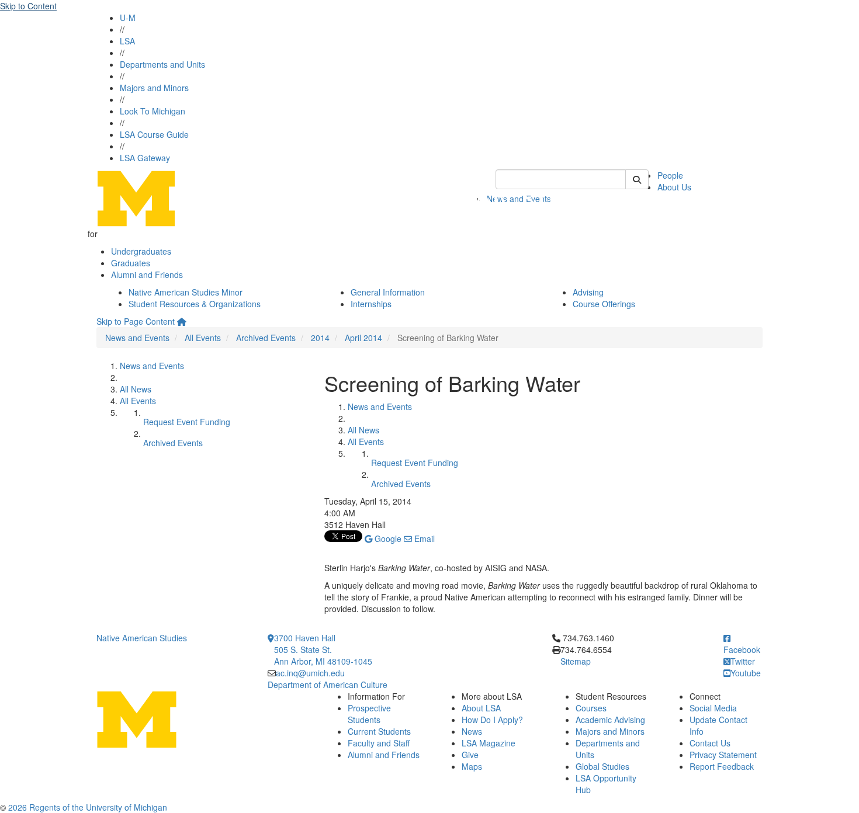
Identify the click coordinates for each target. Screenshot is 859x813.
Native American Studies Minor (186, 292)
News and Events (137, 337)
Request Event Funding (186, 422)
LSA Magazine (488, 743)
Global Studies (602, 766)
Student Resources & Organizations (195, 304)
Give (470, 754)
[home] (181, 321)
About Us (674, 187)
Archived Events (266, 337)
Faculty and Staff (379, 743)
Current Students (379, 731)
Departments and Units (162, 64)
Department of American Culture (327, 684)
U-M (128, 17)
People (670, 175)
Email (423, 538)
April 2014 (363, 337)
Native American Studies (141, 638)
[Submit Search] (637, 179)
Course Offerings (604, 304)
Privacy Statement (723, 754)
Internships (371, 304)
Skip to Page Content (135, 321)
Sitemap (575, 661)
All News (135, 389)
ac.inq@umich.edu (310, 673)
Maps (472, 766)
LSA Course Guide (154, 134)
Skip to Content (28, 6)
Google (386, 538)
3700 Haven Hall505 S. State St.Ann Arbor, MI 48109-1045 (323, 649)
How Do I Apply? (492, 719)
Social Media (713, 708)
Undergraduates (141, 251)
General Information (388, 292)
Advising (588, 292)
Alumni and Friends (147, 274)
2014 (320, 337)
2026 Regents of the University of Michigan (87, 807)
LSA (127, 41)
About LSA (481, 708)
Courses (591, 708)
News (472, 731)
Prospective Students (369, 713)
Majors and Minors (154, 87)
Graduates (130, 263)
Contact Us (710, 743)
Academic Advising (610, 719)
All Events (203, 337)
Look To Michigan (152, 111)
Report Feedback (722, 766)
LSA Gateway (145, 158)
